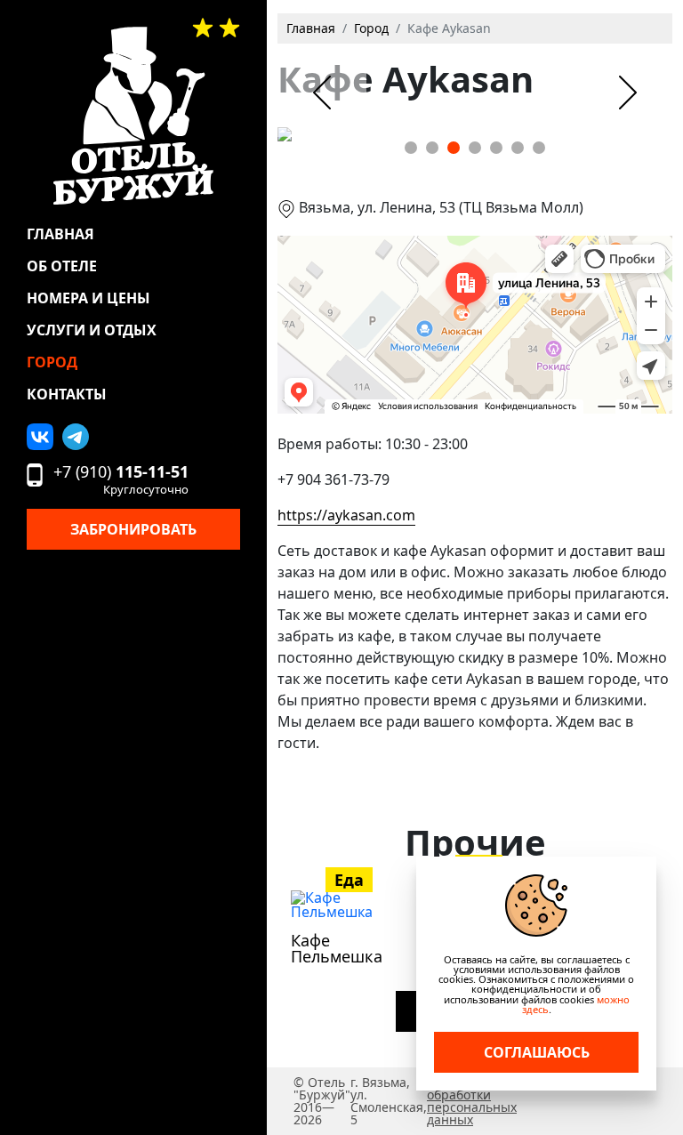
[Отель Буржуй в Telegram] (75, 436)
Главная (60, 234)
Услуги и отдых (92, 330)
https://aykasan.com (346, 515)
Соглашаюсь (537, 1052)
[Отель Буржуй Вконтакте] (40, 436)
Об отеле (62, 266)
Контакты (67, 394)
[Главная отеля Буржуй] (133, 116)
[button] (411, 147)
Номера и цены (88, 298)
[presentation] (321, 92)
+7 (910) (121, 479)
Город (52, 362)
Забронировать (133, 529)
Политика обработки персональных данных (472, 1101)
